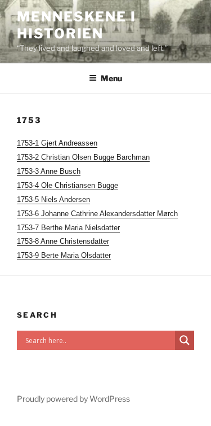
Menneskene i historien (76, 25)
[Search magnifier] (184, 340)
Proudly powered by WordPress (73, 398)
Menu (111, 78)
